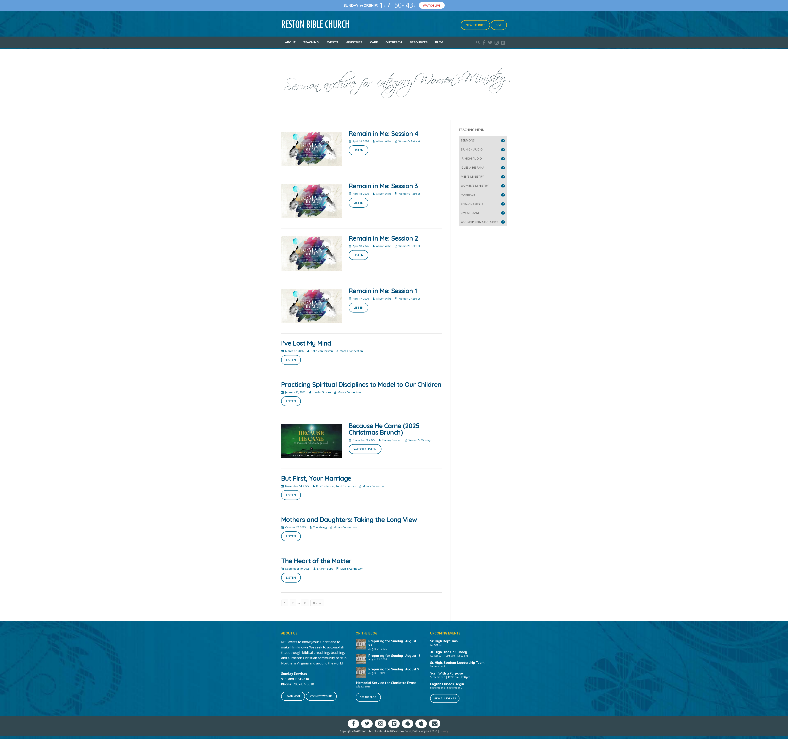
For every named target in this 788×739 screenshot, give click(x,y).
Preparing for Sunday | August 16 (394, 656)
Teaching (311, 42)
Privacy (444, 731)
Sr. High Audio (472, 149)
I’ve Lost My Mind (306, 343)
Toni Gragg (320, 527)
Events (332, 42)
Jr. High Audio (471, 158)
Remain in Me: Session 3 (383, 186)
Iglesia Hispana (472, 167)
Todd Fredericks (346, 486)
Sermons (468, 140)
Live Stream (470, 213)
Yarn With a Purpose (446, 673)
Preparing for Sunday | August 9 (393, 669)
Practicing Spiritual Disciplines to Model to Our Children (361, 384)
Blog (439, 42)
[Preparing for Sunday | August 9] (361, 672)
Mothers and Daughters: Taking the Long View (349, 519)
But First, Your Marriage (316, 478)
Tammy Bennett (392, 440)
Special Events (472, 204)
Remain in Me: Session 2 (383, 238)
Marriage (468, 195)
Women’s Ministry (475, 185)
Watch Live (432, 5)
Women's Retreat (409, 141)
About (290, 42)
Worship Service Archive (479, 222)
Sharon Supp (325, 568)
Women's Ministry (420, 440)
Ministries (354, 42)
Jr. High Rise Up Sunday (448, 652)
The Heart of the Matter (316, 561)
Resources (418, 42)
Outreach (393, 42)
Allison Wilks (384, 141)
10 (305, 603)
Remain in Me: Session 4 (383, 133)
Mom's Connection (351, 351)
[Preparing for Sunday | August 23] (361, 644)
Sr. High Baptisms (444, 641)
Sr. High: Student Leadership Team (457, 663)
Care (374, 42)
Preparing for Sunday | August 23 (392, 643)
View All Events (445, 698)
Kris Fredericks (325, 486)
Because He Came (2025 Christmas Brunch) (384, 429)
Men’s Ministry (472, 176)
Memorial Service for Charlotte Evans (386, 683)
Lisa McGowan (322, 392)
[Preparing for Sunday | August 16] (361, 658)
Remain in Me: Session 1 (383, 291)
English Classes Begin (447, 684)
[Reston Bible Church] (315, 23)
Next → (317, 603)
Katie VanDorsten (322, 351)
